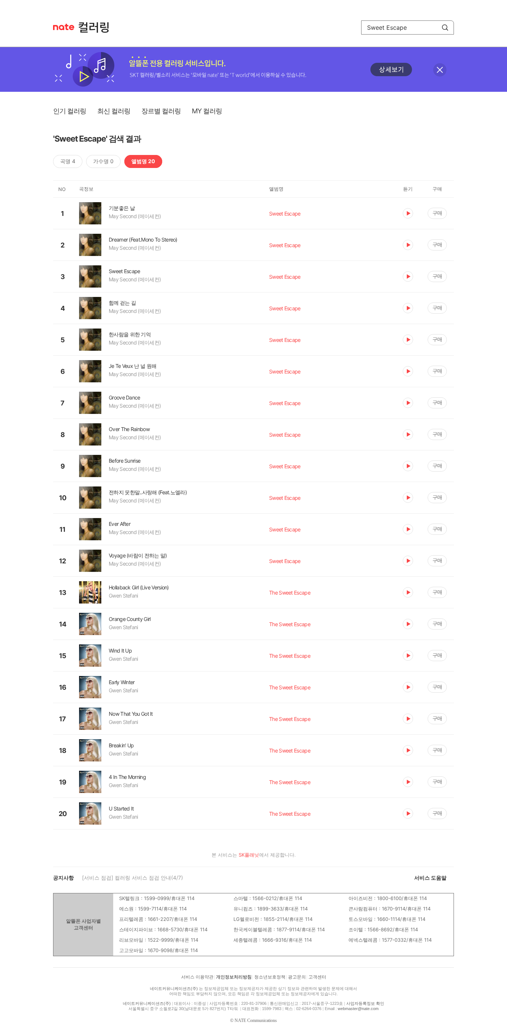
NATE (63, 27)
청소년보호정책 (269, 977)
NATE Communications (256, 1020)
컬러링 (97, 27)
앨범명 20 (143, 161)
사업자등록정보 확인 (365, 1003)
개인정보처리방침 (234, 977)
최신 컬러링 (113, 111)
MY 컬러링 (207, 111)
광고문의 (297, 977)
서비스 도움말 (430, 877)
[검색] (445, 27)
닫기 (440, 70)
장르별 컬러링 (161, 111)
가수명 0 (103, 161)
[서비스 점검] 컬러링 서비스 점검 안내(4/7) (132, 877)
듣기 (408, 213)
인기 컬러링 (69, 111)
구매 (437, 213)
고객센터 (317, 977)
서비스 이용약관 (197, 977)
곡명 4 (67, 161)
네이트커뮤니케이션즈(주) (174, 988)
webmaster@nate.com (358, 1008)
